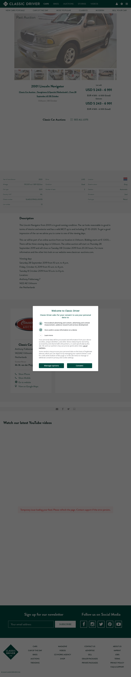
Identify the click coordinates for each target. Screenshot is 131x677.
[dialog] (65, 338)
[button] (65, 335)
